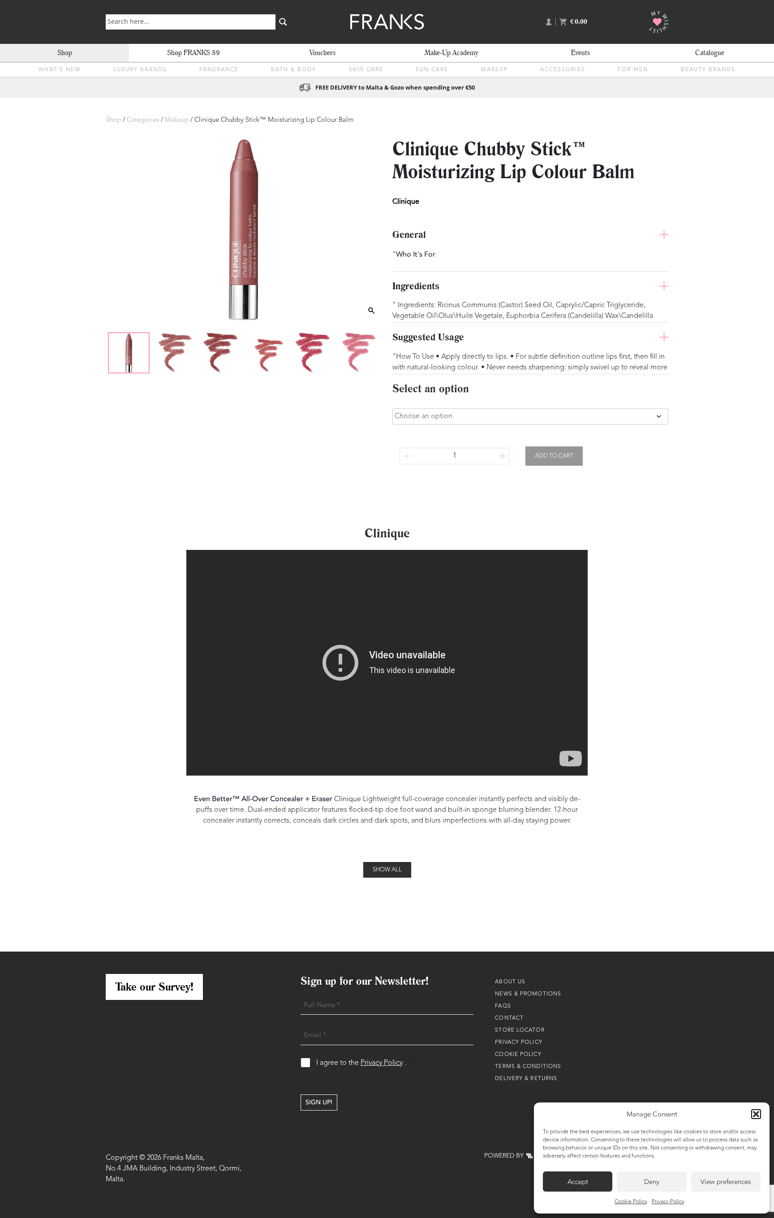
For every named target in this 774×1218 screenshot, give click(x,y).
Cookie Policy (631, 1202)
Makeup (494, 70)
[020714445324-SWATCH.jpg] (220, 352)
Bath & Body (293, 70)
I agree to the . (364, 1063)
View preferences (726, 1181)
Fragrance (219, 70)
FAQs (503, 1006)
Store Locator (519, 1030)
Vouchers (322, 52)
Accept (578, 1181)
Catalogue (709, 52)
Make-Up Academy (451, 52)
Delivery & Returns (526, 1078)
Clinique (347, 799)
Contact (509, 1018)
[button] (756, 1114)
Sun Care (432, 70)
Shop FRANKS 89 (193, 52)
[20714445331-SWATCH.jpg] (266, 352)
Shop (64, 52)
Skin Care (366, 70)
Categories (143, 120)
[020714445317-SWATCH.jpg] (174, 352)
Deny (651, 1181)
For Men (633, 70)
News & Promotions (528, 994)
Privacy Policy (668, 1202)
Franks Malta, (184, 1158)
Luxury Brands (140, 70)
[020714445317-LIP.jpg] (128, 352)
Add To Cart (554, 456)
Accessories (562, 70)
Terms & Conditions (528, 1066)
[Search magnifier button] (283, 22)
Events (580, 52)
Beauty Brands (708, 70)
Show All (387, 870)
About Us (510, 982)
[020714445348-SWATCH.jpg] (312, 352)
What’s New (60, 70)
